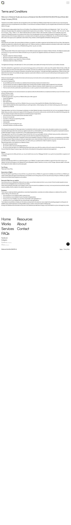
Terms (61, 249)
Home (6, 219)
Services (7, 228)
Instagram (4, 240)
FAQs (5, 233)
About (21, 223)
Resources (25, 219)
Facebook (4, 238)
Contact (23, 228)
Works (6, 223)
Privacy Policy (67, 249)
